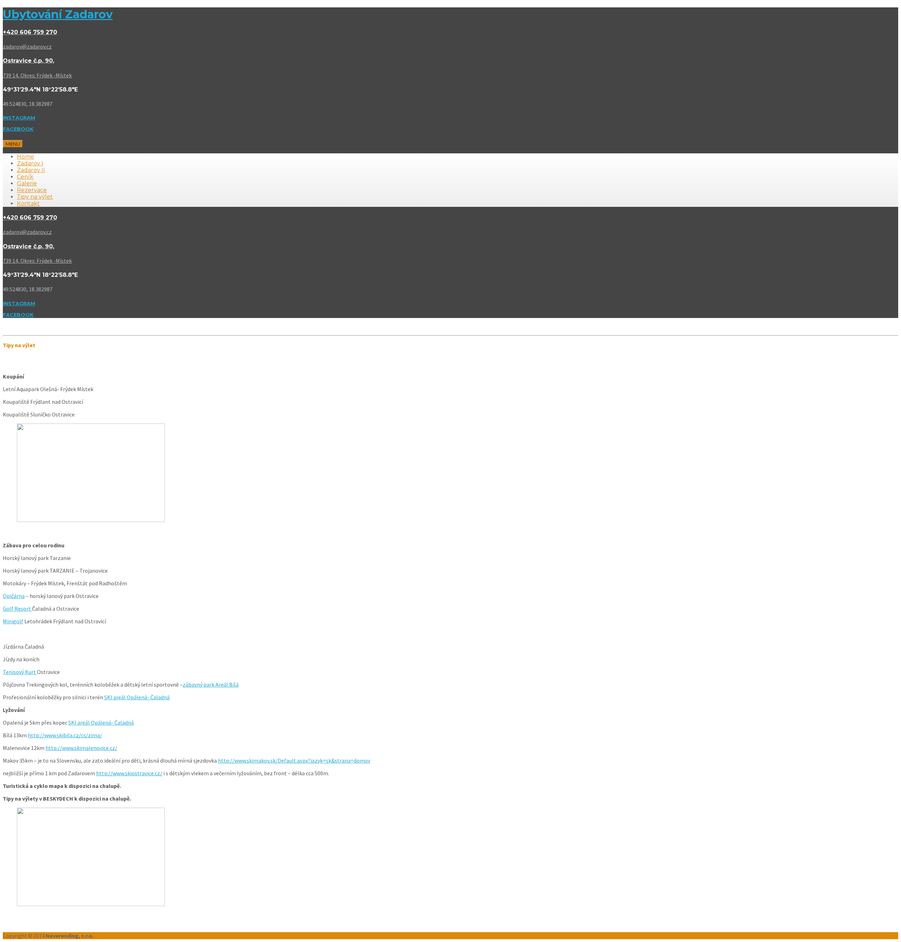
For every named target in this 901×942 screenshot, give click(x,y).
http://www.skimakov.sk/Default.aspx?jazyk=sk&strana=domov (294, 760)
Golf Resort (17, 608)
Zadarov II (31, 170)
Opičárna (14, 595)
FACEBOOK (18, 129)
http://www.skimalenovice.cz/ (81, 747)
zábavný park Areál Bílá (211, 684)
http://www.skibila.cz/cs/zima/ (65, 735)
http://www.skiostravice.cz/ (129, 773)
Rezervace (32, 190)
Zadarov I (30, 163)
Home (25, 156)
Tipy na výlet (35, 196)
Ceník (25, 176)
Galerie (27, 183)
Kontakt (28, 203)
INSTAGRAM (19, 118)
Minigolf (13, 621)
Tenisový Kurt (20, 671)
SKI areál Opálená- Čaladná (137, 697)
